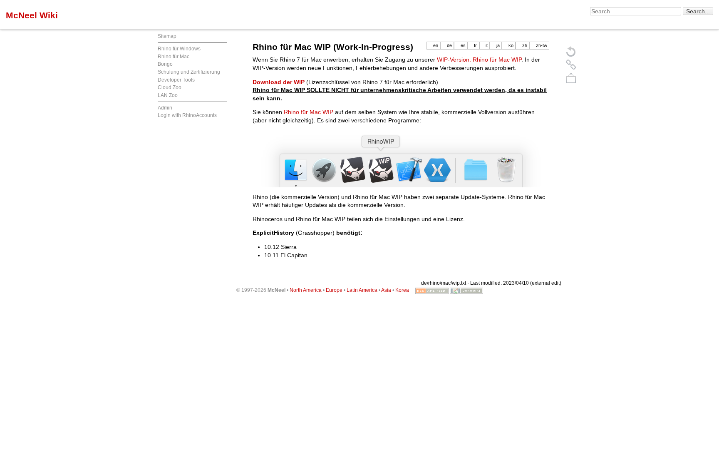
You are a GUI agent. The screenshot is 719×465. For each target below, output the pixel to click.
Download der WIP (279, 82)
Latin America (362, 290)
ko (510, 45)
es (463, 45)
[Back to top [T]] (571, 78)
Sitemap (167, 36)
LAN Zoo (168, 95)
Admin (165, 108)
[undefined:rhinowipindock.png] (401, 159)
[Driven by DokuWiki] (466, 290)
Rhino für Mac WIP (308, 112)
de (449, 45)
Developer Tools (176, 80)
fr (475, 45)
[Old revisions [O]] (571, 64)
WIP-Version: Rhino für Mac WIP (479, 59)
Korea (402, 290)
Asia (386, 290)
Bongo (165, 64)
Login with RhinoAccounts (187, 115)
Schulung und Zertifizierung (189, 72)
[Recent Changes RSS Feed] (432, 290)
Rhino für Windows (179, 49)
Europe (334, 290)
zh (524, 45)
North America (306, 290)
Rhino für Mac (173, 57)
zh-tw (541, 45)
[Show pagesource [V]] (571, 51)
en (435, 45)
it (487, 45)
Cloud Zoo (169, 87)
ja (498, 45)
